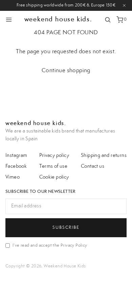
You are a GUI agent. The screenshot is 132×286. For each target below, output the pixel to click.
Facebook (16, 166)
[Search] (107, 19)
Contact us (92, 166)
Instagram (16, 155)
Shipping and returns (104, 155)
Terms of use (53, 166)
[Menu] (8, 19)
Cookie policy (54, 177)
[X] (124, 5)
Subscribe (65, 227)
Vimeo (12, 177)
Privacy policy (54, 155)
